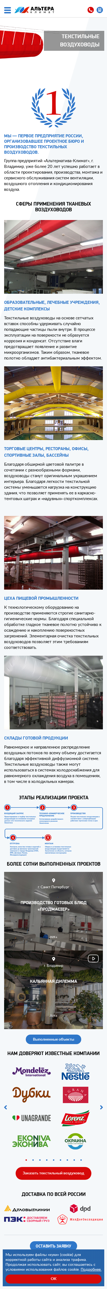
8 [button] (74, 1160)
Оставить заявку (53, 1246)
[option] (53, 1107)
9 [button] (81, 1160)
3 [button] (40, 1160)
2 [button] (33, 1160)
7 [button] (67, 1160)
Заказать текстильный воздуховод (53, 1172)
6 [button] (60, 1160)
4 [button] (46, 1160)
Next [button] (101, 1107)
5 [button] (53, 1160)
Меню (7, 10)
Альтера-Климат (34, 10)
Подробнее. (91, 1269)
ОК (54, 1278)
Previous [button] (5, 1107)
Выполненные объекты (53, 1039)
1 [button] (26, 1160)
